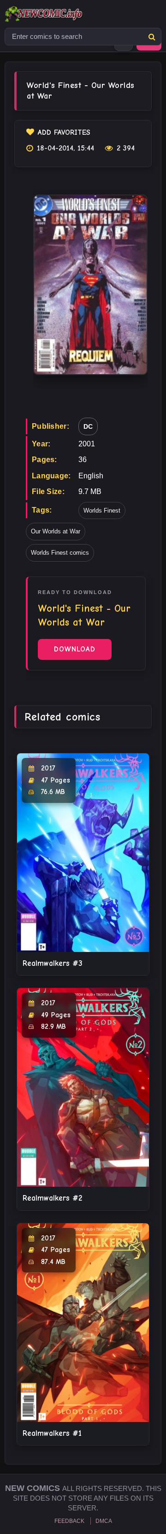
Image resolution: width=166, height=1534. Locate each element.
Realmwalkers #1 (52, 1433)
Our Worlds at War (55, 531)
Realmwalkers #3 (53, 963)
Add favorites (64, 132)
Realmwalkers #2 (52, 1198)
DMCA (103, 1521)
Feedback (69, 1521)
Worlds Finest (101, 510)
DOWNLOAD (74, 649)
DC (88, 426)
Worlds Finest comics (60, 552)
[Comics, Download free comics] (60, 14)
